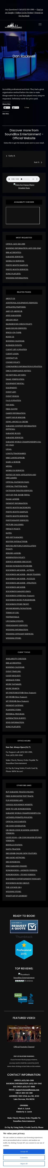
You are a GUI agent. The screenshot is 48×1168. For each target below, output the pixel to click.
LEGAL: (9, 449)
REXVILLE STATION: (14, 845)
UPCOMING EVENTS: (15, 621)
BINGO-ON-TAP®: (13, 332)
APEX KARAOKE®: (13, 315)
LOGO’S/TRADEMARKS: (16, 453)
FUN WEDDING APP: (14, 800)
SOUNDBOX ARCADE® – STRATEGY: (21, 583)
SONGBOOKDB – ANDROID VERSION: (21, 870)
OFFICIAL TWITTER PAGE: (17, 486)
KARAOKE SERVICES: (14, 257)
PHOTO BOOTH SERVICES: (17, 269)
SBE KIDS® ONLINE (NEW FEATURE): (21, 853)
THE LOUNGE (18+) (14, 887)
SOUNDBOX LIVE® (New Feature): (20, 596)
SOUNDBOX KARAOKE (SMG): (18, 591)
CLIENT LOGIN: (12, 354)
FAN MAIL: (10, 405)
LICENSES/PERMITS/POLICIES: (19, 817)
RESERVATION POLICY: (15, 557)
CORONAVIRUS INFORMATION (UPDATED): (24, 366)
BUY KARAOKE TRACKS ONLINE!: (20, 792)
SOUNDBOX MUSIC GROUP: (17, 883)
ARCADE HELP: (12, 320)
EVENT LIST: (11, 392)
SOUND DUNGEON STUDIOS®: (19, 566)
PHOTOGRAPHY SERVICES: (17, 520)
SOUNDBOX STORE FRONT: (17, 604)
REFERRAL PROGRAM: (15, 714)
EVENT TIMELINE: (13, 671)
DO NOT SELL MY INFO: (16, 375)
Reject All (24, 1164)
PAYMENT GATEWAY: (15, 705)
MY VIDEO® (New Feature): (17, 701)
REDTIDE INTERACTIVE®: (17, 541)
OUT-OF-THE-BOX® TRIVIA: (18, 495)
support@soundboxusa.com (27, 1090)
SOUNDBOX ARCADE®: (15, 587)
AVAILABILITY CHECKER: (16, 659)
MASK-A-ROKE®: (13, 462)
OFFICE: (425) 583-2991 (15, 244)
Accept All (24, 1152)
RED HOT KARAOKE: (14, 537)
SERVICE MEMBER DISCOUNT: (19, 562)
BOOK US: (10, 337)
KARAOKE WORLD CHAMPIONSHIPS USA (23, 813)
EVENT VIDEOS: (12, 396)
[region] (24, 1149)
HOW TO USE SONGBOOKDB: (18, 809)
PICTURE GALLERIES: (15, 524)
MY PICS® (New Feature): (16, 697)
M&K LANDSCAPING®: (15, 458)
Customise (24, 1158)
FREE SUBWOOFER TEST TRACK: (20, 796)
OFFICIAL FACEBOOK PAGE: (17, 482)
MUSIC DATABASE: (14, 684)
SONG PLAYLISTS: (13, 274)
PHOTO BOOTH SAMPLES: (17, 265)
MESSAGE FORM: (13, 680)
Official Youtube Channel (24, 1047)
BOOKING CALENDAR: (15, 341)
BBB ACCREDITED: (13, 252)
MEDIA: (9, 466)
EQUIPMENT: (11, 388)
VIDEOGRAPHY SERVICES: (17, 625)
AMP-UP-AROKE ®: (14, 311)
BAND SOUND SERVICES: (16, 328)
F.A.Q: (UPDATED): (13, 400)
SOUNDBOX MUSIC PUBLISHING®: (20, 600)
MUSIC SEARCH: (12, 688)
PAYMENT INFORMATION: (17, 503)
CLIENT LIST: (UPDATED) (16, 349)
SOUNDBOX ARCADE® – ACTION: (20, 570)
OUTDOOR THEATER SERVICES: (19, 490)
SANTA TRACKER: (13, 849)
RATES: (9, 533)
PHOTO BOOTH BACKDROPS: (18, 507)
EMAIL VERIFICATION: (15, 379)
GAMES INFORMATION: (16, 413)
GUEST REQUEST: (13, 676)
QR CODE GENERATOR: (16, 826)
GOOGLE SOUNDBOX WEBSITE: (19, 804)
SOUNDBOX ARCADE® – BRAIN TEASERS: (23, 574)
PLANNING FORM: (13, 710)
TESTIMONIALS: (12, 617)
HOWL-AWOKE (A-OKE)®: (17, 422)
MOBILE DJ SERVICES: (15, 261)
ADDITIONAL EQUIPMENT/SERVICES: (22, 303)
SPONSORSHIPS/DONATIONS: (19, 608)
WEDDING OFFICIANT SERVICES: (20, 634)
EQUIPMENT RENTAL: (15, 383)
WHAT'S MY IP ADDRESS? (16, 896)
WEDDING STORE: (13, 638)
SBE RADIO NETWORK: (15, 857)
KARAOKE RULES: (13, 433)
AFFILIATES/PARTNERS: (16, 307)
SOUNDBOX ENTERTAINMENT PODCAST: (23, 879)
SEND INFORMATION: (15, 722)
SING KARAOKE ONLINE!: (16, 866)
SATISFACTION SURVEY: (16, 718)
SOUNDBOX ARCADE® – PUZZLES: (20, 579)
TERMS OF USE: (12, 613)
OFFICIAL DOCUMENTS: (16, 821)
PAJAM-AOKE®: (12, 499)
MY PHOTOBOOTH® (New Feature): (21, 693)
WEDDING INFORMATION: (17, 278)
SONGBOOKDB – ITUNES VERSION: (21, 874)
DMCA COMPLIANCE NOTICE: (18, 371)
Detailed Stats (24, 188)
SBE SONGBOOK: (13, 862)
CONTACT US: (12, 358)
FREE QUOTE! (12, 409)
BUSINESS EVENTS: (14, 345)
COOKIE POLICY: (13, 362)
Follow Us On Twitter (24, 13)
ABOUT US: (10, 298)
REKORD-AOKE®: (13, 553)
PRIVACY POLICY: (13, 529)
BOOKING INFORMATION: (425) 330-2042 (23, 248)
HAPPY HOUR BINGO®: (16, 417)
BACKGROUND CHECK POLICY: (19, 324)
